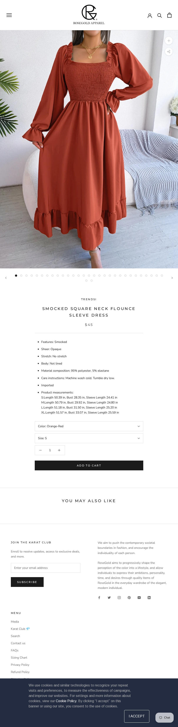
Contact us (18, 643)
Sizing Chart (19, 658)
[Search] (159, 15)
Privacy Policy (20, 665)
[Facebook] (99, 597)
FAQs (14, 650)
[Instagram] (119, 597)
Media (15, 622)
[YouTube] (139, 597)
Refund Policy (20, 672)
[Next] (172, 278)
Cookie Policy (66, 701)
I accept (137, 716)
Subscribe (27, 582)
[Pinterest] (129, 597)
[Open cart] (169, 15)
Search (15, 636)
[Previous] (6, 278)
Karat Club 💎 (20, 629)
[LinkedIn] (149, 597)
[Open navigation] (9, 15)
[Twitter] (109, 597)
